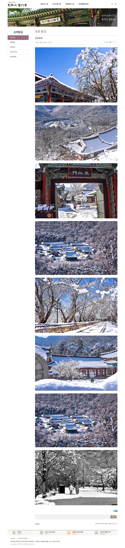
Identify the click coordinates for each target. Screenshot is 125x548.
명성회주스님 (70, 4)
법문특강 (12, 42)
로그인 (115, 4)
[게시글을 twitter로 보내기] (114, 511)
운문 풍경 (12, 37)
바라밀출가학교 (84, 4)
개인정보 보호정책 (22, 538)
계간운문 (12, 47)
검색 (112, 4)
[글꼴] (111, 42)
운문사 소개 (44, 4)
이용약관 (13, 538)
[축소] (115, 42)
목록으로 (113, 516)
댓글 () (37, 524)
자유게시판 (13, 57)
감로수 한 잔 (13, 52)
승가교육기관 (56, 4)
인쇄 (107, 42)
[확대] (114, 42)
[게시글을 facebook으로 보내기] (116, 511)
